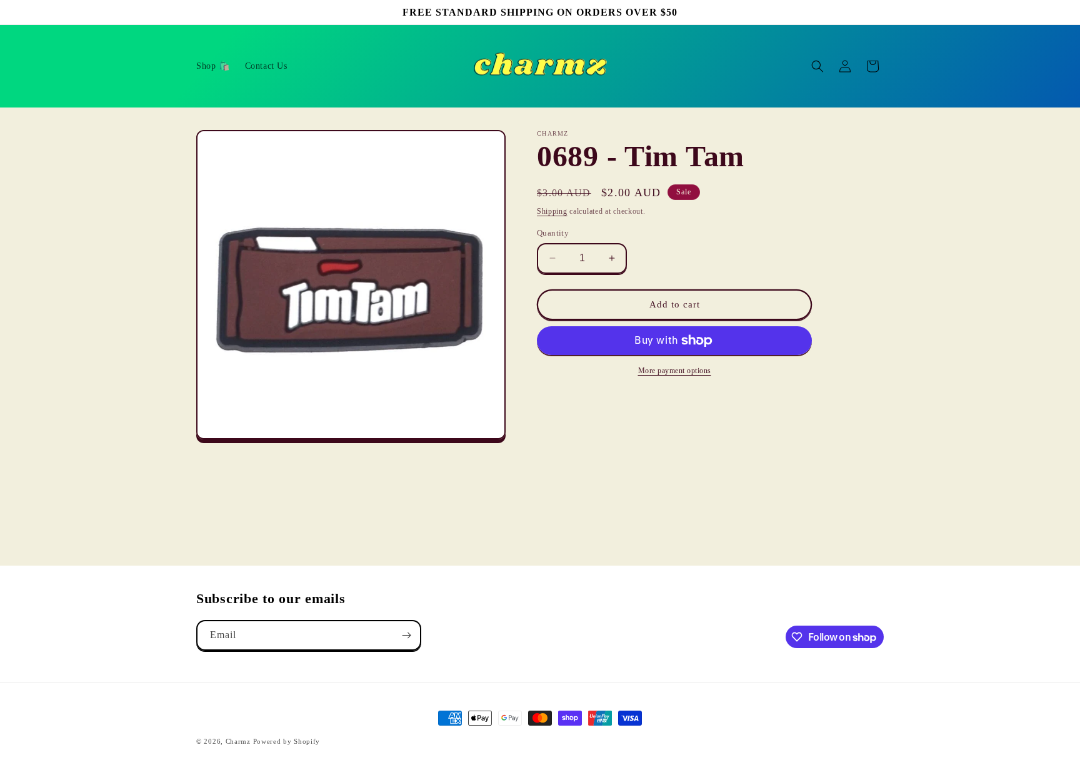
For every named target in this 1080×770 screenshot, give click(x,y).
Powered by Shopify (287, 741)
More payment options (674, 370)
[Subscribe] (406, 635)
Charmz (238, 741)
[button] (817, 66)
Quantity (553, 233)
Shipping (552, 211)
